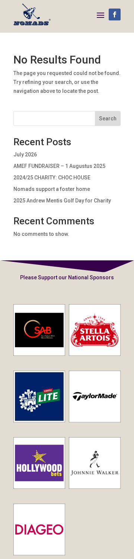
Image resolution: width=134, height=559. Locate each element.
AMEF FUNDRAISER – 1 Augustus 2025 (59, 166)
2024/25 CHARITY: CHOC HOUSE (51, 178)
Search (108, 118)
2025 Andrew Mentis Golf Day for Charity (62, 201)
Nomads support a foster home (52, 189)
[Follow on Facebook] (115, 14)
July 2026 (25, 154)
